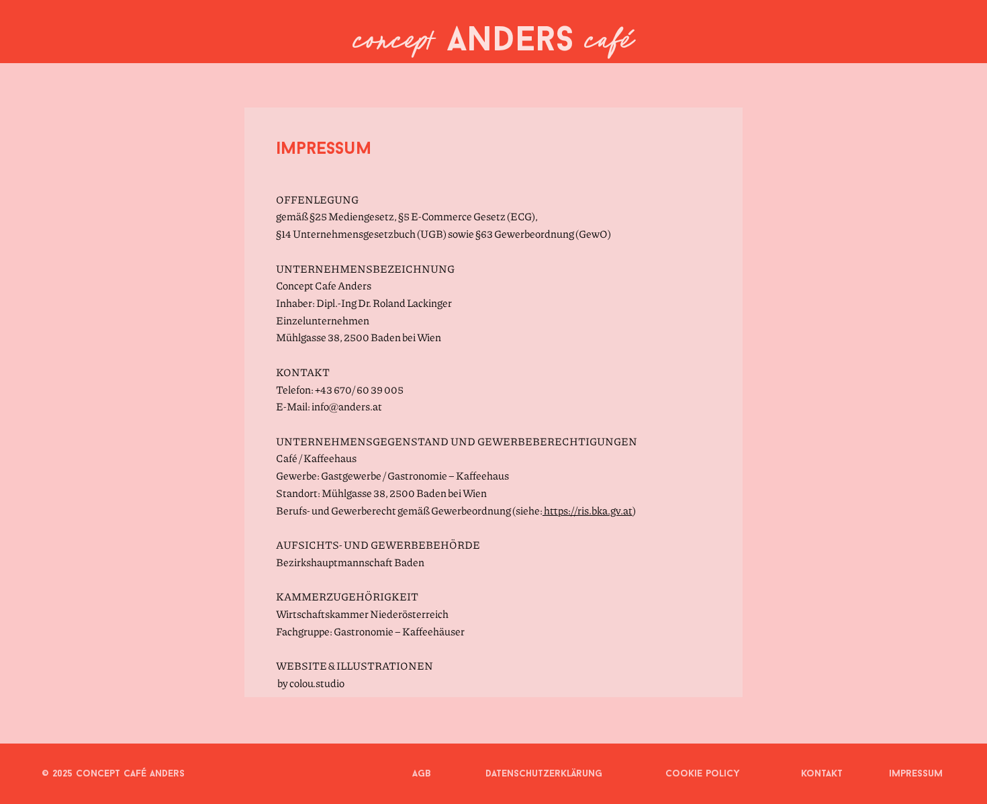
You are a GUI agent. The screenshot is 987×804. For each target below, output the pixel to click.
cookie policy (702, 774)
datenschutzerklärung (543, 774)
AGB (421, 774)
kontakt (822, 774)
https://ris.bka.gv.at (587, 510)
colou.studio (316, 682)
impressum (916, 774)
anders (493, 42)
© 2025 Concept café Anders (113, 774)
